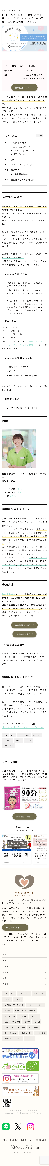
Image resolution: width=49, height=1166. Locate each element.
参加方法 (15, 169)
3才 (35, 994)
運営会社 (14, 1146)
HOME (4, 1140)
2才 (28, 994)
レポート (7, 966)
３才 (20, 1038)
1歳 (21, 994)
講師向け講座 (27, 1033)
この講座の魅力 (18, 142)
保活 (6, 1022)
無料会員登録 (8, 594)
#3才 (28, 735)
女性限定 (16, 1022)
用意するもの (19, 154)
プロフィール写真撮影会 (25, 1010)
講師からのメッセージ (21, 164)
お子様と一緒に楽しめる (14, 1005)
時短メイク (9, 1027)
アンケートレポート (36, 1005)
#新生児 (28, 740)
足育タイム (8, 984)
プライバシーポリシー (28, 1146)
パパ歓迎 (8, 1010)
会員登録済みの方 (21, 174)
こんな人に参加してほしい (25, 150)
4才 (43, 994)
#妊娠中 (18, 740)
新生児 (37, 1022)
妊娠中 (27, 1022)
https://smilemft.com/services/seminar (23, 727)
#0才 (5, 735)
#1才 (13, 735)
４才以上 (29, 1038)
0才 (6, 994)
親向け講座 (34, 1027)
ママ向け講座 (10, 1016)
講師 (13, 159)
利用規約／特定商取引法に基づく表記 (25, 1148)
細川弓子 (21, 1027)
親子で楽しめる (11, 1033)
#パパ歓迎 (7, 740)
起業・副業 (41, 1033)
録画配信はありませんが (22, 179)
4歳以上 (19, 999)
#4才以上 (37, 735)
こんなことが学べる (22, 147)
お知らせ (7, 960)
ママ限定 (23, 1016)
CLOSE (39, 135)
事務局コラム (9, 972)
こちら (18, 488)
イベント (7, 954)
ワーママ (35, 1016)
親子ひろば (17, 10)
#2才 (20, 735)
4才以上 (8, 999)
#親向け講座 (8, 745)
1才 (13, 994)
